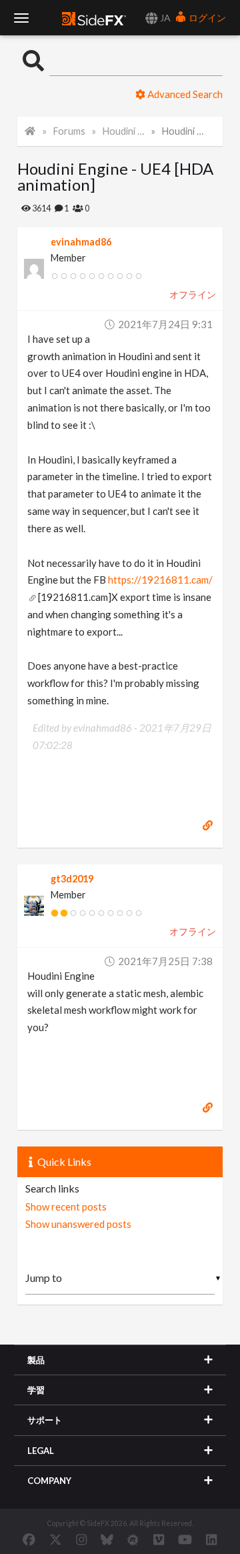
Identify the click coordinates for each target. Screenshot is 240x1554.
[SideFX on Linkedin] (211, 1539)
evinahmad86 (81, 241)
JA (164, 17)
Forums (69, 131)
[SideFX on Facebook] (29, 1539)
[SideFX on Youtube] (185, 1539)
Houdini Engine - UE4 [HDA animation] (183, 131)
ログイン (206, 17)
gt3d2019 (72, 878)
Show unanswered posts (78, 1224)
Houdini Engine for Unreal (124, 131)
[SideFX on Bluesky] (107, 1539)
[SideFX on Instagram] (81, 1539)
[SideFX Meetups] (133, 1539)
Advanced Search (184, 94)
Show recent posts (66, 1207)
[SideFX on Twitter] (55, 1539)
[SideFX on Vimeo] (158, 1539)
